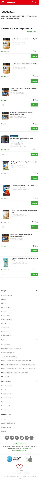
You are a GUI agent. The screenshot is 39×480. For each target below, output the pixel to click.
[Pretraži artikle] (32, 2)
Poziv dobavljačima (7, 394)
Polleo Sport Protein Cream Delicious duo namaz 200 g (24, 89)
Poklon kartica (5, 331)
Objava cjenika (5, 376)
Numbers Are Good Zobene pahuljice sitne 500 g (25, 259)
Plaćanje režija (5, 323)
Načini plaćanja (5, 344)
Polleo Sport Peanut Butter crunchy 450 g (25, 39)
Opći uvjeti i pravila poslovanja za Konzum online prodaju (18, 364)
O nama (3, 419)
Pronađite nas (5, 390)
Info (2, 340)
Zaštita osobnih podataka (9, 356)
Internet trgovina (6, 295)
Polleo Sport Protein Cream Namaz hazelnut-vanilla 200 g (21, 113)
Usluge (3, 291)
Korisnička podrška (7, 386)
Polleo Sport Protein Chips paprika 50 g (25, 185)
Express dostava (6, 307)
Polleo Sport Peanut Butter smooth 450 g (25, 64)
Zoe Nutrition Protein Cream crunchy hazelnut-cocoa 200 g (21, 139)
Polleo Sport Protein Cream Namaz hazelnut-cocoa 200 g (21, 235)
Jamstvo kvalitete (6, 427)
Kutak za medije (6, 406)
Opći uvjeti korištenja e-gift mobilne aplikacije (14, 372)
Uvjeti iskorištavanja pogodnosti (11, 348)
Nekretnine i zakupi (7, 398)
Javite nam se (6, 381)
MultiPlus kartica (6, 335)
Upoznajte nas (6, 414)
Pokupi (3, 311)
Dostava (3, 299)
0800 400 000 (20, 443)
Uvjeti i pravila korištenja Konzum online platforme (16, 360)
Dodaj (35, 56)
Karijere (3, 402)
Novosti (3, 431)
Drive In (3, 303)
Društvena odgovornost (8, 423)
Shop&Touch (5, 327)
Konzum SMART (6, 315)
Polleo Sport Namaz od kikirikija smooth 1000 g (24, 211)
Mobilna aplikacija (6, 319)
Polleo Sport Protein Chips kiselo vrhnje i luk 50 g (24, 162)
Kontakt (3, 410)
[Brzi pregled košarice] (37, 2)
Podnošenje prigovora (8, 352)
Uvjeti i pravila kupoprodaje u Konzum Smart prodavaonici (19, 368)
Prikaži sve (31, 32)
